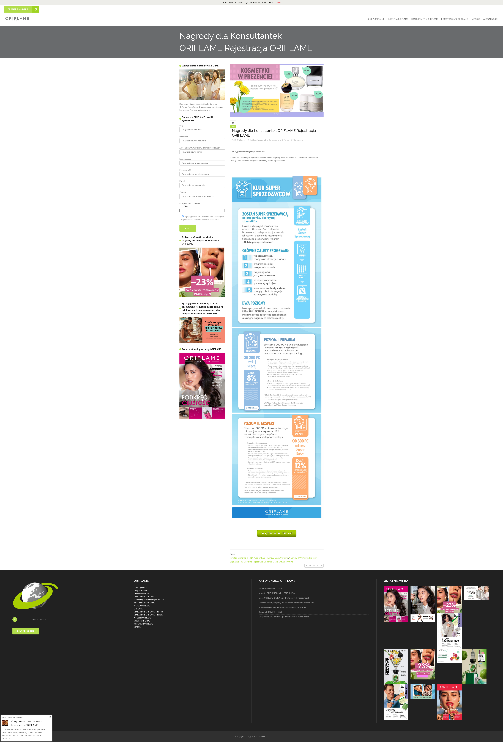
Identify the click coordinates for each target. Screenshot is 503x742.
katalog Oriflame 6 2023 (241, 558)
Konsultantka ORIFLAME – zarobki (148, 612)
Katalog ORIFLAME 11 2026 (270, 612)
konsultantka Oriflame (277, 558)
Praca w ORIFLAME (142, 606)
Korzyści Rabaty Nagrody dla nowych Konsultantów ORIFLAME (286, 603)
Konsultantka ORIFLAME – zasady (148, 615)
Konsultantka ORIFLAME (144, 597)
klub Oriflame (260, 558)
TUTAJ (279, 3)
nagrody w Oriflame (298, 558)
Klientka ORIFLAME (142, 594)
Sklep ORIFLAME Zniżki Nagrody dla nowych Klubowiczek (284, 598)
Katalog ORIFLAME (142, 621)
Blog (254, 140)
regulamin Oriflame (189, 220)
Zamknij (50, 717)
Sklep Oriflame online (283, 562)
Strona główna (140, 588)
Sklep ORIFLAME (141, 591)
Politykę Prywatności (210, 220)
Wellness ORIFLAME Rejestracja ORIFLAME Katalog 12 (282, 607)
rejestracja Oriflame (262, 562)
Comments (298, 140)
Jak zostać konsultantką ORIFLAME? (149, 600)
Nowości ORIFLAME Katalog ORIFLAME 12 (277, 593)
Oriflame (241, 140)
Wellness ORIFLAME (142, 618)
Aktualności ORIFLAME (143, 624)
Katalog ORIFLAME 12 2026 (271, 588)
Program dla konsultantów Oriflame (273, 140)
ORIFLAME (138, 609)
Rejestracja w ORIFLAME (144, 603)
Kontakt (137, 627)
